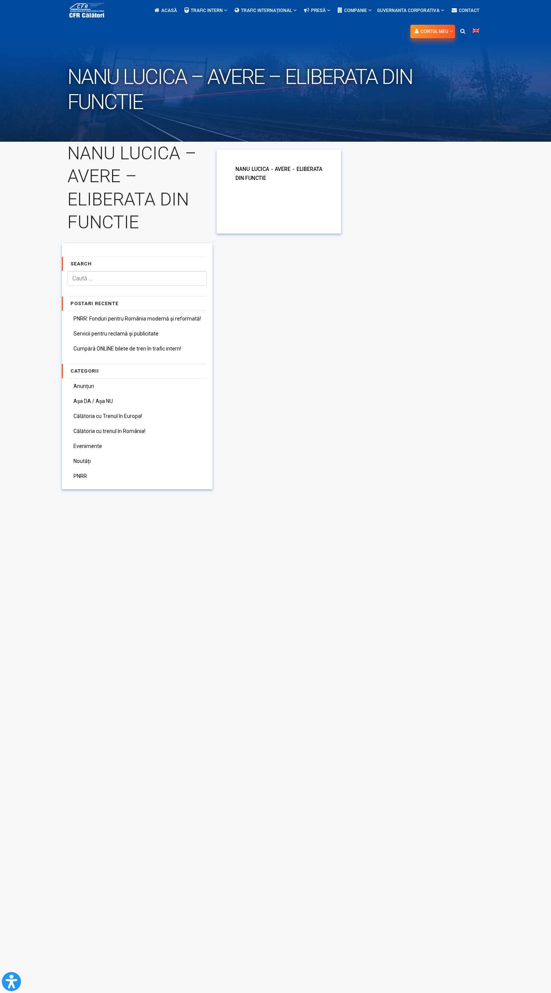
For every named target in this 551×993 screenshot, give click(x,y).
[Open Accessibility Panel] (11, 981)
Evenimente (87, 446)
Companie (356, 10)
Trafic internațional (267, 10)
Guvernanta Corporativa (409, 10)
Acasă (169, 10)
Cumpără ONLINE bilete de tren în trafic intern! (127, 349)
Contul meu (435, 31)
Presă (319, 10)
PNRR (80, 476)
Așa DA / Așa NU (93, 401)
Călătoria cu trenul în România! (109, 431)
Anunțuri (83, 386)
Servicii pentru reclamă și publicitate (116, 334)
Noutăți (82, 461)
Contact (469, 10)
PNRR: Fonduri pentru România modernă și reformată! (137, 319)
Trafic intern (207, 10)
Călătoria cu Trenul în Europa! (107, 416)
